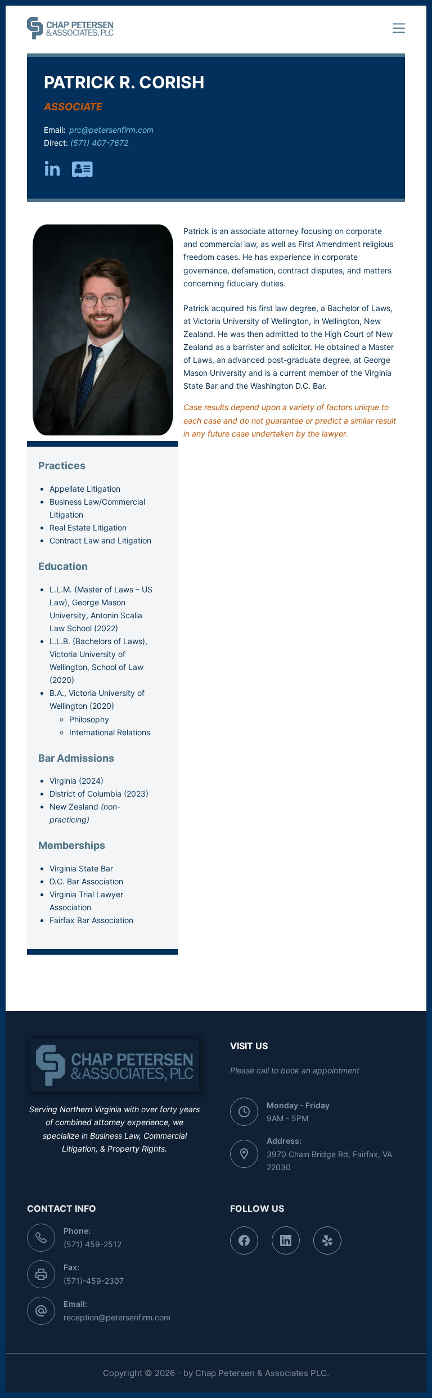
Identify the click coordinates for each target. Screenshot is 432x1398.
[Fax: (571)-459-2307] (41, 1274)
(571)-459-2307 (94, 1280)
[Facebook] (244, 1240)
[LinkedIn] (286, 1240)
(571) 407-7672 (98, 142)
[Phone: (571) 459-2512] (41, 1238)
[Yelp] (327, 1240)
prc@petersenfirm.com (110, 129)
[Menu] (399, 28)
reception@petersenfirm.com (117, 1317)
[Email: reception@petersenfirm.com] (41, 1311)
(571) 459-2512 (93, 1244)
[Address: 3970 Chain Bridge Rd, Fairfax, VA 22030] (244, 1154)
